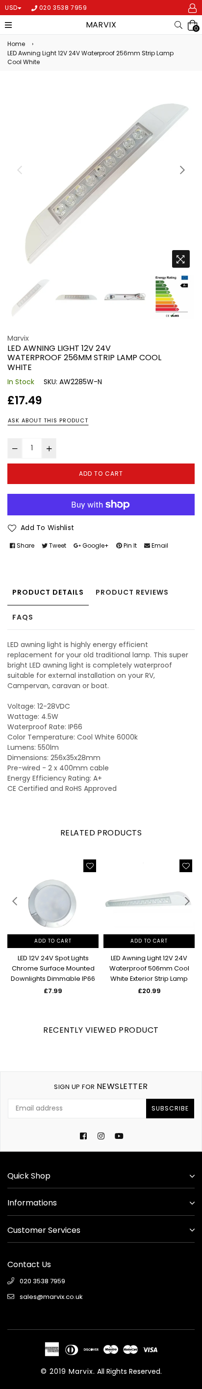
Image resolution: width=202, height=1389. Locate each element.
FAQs (22, 617)
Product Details (48, 592)
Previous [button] (19, 170)
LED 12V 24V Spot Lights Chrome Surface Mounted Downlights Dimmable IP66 (53, 968)
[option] (101, 179)
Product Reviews (132, 592)
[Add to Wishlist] (89, 865)
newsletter (101, 1086)
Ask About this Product (48, 420)
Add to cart (53, 941)
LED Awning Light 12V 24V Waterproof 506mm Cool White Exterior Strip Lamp (149, 968)
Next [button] (182, 170)
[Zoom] (181, 259)
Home (16, 44)
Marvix (101, 24)
